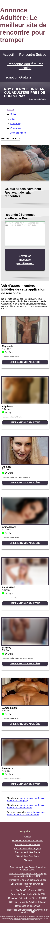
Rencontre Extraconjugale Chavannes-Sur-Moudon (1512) (27, 911)
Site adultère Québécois (27, 856)
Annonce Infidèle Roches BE (12, 779)
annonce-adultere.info (9, 916)
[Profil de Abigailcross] (25, 523)
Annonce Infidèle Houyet (11, 356)
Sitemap (28, 860)
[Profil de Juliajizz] (25, 463)
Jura (12, 119)
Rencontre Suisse (32, 54)
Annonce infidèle (18, 133)
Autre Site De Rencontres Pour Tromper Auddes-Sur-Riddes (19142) (28, 874)
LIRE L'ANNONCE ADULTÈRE (25, 362)
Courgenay (15, 123)
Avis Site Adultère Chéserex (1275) (27, 890)
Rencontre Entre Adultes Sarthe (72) (28, 894)
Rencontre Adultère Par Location (25, 66)
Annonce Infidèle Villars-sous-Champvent (16, 477)
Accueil (8, 54)
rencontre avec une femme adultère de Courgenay (26, 799)
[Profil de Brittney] (25, 644)
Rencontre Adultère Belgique (27, 848)
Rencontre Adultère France (27, 852)
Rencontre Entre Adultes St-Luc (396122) (27, 898)
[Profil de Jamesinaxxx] (25, 704)
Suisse (13, 114)
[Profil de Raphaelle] (25, 343)
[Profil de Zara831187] (25, 584)
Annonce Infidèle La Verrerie (12, 417)
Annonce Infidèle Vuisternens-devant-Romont (18, 658)
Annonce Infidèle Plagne (11, 598)
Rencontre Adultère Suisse (27, 844)
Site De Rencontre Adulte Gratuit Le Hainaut (28, 885)
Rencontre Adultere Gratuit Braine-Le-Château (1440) (27, 868)
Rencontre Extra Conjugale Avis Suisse (27, 880)
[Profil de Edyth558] (25, 403)
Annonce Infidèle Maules (11, 537)
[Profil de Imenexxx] (25, 765)
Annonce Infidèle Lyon (10, 718)
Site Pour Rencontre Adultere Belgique (27, 902)
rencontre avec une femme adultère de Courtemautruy (26, 806)
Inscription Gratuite (17, 77)
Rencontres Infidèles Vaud (27, 906)
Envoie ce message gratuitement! (25, 259)
